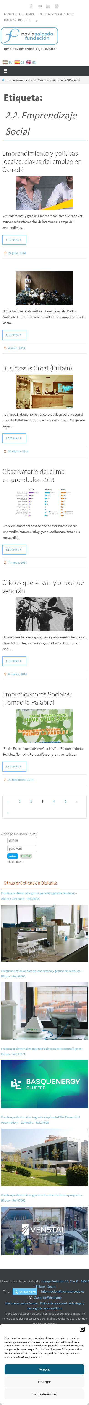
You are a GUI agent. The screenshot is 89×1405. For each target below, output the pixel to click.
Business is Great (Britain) (37, 366)
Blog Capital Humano (19, 14)
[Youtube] (39, 6)
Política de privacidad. (54, 1299)
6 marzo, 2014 (17, 671)
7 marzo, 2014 (17, 561)
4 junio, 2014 (16, 347)
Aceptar (44, 1369)
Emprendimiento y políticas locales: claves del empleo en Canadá (41, 161)
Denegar (44, 1382)
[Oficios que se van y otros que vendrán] (44, 612)
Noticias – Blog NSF (17, 20)
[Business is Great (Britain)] (44, 390)
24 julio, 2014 (17, 253)
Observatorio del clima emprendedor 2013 (33, 473)
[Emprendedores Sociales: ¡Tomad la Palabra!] (44, 723)
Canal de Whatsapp (47, 1293)
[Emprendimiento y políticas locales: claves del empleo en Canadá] (44, 193)
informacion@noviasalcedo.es (62, 1287)
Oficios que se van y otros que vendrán (43, 584)
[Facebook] (31, 6)
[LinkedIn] (48, 6)
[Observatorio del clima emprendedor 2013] (44, 501)
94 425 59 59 (27, 1287)
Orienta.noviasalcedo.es (57, 14)
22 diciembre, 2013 (20, 776)
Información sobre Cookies (21, 1299)
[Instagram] (56, 6)
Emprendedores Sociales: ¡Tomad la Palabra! (37, 694)
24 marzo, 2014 (18, 450)
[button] (82, 1329)
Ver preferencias (44, 1394)
